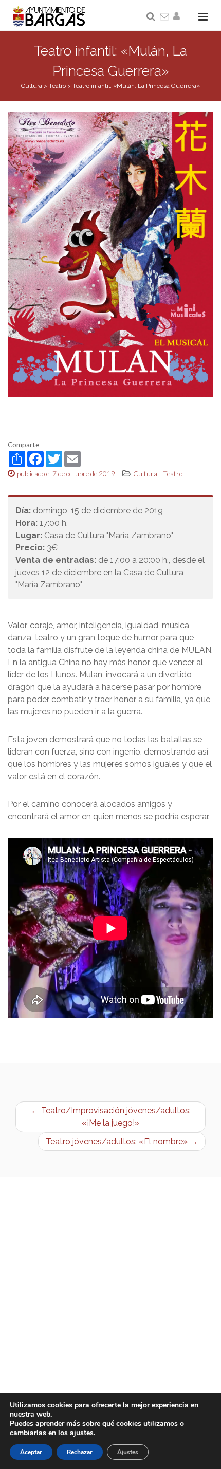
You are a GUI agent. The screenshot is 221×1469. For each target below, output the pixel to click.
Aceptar (31, 1452)
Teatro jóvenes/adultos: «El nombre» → (122, 1141)
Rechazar (80, 1452)
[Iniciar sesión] (178, 17)
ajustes (82, 1433)
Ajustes (127, 1452)
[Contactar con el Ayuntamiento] (165, 17)
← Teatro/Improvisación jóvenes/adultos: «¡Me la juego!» (111, 1117)
